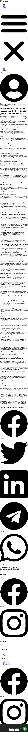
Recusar (17, 730)
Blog (4, 6)
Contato (4, 7)
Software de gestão (5, 367)
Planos (4, 5)
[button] (14, 37)
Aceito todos (11, 730)
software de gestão (23, 367)
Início (4, 4)
